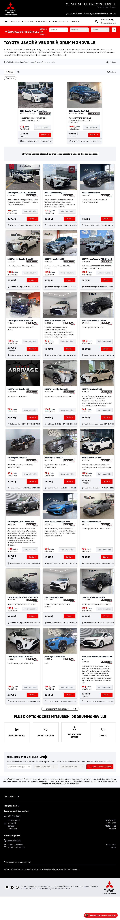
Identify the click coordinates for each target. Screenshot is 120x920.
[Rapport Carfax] (45, 113)
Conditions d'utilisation (70, 784)
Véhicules (29, 21)
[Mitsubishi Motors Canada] (109, 887)
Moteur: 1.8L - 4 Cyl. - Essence (17, 396)
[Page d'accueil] (5, 62)
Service (74, 21)
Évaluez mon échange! (102, 767)
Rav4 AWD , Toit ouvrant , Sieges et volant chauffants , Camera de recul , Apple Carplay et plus (96, 467)
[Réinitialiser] (18, 72)
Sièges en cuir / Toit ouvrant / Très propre (21, 604)
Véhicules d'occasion (15, 62)
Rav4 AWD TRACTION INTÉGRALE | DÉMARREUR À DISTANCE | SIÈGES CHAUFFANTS (80, 120)
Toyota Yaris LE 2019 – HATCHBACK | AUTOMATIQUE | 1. (56, 466)
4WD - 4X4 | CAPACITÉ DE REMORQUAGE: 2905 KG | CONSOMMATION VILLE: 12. (97, 267)
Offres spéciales (59, 21)
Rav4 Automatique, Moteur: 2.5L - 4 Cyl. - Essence (58, 267)
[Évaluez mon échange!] (114, 29)
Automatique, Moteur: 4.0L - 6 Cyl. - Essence (96, 604)
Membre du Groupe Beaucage (106, 7)
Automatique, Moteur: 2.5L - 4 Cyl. (93, 327)
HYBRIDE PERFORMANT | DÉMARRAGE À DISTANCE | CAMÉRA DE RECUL (33, 119)
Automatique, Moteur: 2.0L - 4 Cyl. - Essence (22, 266)
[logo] (10, 8)
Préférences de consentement (17, 862)
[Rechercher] (96, 21)
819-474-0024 (107, 20)
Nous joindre (10, 806)
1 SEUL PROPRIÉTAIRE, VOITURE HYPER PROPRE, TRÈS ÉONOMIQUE (94, 201)
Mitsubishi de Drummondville (91, 4)
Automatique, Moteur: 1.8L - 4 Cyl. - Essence (96, 528)
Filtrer (10, 72)
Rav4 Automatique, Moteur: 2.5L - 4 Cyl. (20, 663)
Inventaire (15, 21)
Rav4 (46, 663)
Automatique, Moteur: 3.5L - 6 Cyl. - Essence (59, 396)
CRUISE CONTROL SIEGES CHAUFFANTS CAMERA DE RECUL (20, 466)
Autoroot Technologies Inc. (67, 869)
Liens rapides (9, 796)
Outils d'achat (41, 21)
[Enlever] (13, 78)
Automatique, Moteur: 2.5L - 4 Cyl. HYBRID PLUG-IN (21, 329)
